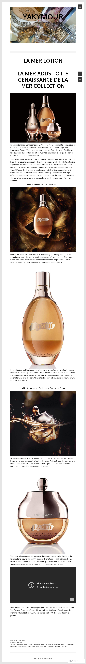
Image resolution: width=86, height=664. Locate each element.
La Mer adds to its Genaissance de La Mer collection (42, 79)
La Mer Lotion (52, 646)
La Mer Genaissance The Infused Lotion (34, 646)
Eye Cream (19, 644)
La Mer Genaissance (46, 644)
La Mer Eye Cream (34, 644)
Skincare (19, 642)
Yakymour (43, 16)
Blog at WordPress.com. (43, 658)
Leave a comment (61, 646)
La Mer (25, 644)
